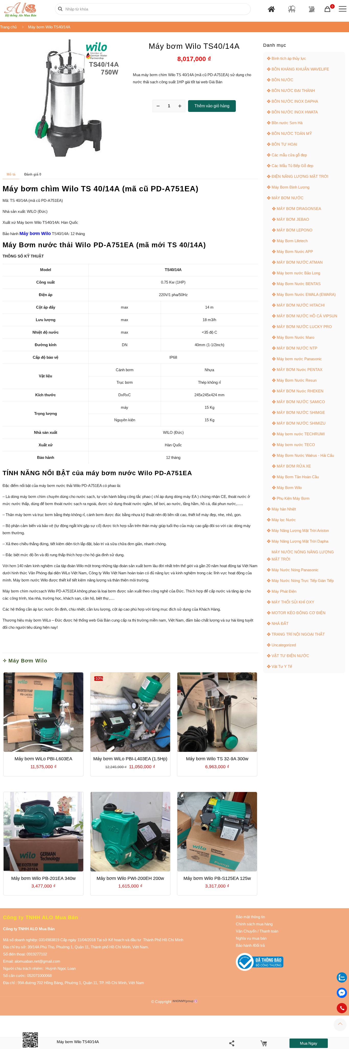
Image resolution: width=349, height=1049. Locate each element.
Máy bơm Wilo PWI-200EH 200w (130, 878)
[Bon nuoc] (291, 9)
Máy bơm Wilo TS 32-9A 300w (217, 758)
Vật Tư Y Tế (282, 666)
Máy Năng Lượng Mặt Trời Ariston (300, 530)
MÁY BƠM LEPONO (294, 230)
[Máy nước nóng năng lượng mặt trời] (311, 9)
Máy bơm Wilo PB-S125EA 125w (217, 878)
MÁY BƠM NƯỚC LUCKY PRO (304, 326)
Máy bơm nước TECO (296, 444)
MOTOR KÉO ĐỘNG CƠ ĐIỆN (298, 613)
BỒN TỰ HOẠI (284, 144)
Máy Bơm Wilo (27, 660)
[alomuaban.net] (20, 9)
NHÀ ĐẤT (280, 623)
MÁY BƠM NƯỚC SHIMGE (301, 412)
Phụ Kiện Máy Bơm (293, 498)
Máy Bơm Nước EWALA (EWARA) (306, 294)
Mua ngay (308, 1043)
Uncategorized (284, 645)
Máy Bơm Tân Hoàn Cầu (298, 477)
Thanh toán (268, 931)
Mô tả (11, 174)
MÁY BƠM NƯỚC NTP (297, 348)
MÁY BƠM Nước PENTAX (299, 369)
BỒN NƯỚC (282, 80)
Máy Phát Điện (284, 591)
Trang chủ (8, 27)
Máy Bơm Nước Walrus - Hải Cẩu (305, 455)
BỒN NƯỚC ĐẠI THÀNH (293, 90)
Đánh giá (32, 174)
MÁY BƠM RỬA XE (294, 466)
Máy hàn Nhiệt (284, 509)
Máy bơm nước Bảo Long (298, 273)
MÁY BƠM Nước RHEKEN (300, 391)
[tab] (11, 174)
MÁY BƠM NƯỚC (288, 198)
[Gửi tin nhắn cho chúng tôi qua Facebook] (342, 993)
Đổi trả (259, 945)
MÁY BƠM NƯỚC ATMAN (300, 262)
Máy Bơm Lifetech (292, 241)
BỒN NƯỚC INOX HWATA (295, 112)
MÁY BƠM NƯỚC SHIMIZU (301, 423)
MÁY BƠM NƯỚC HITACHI (301, 305)
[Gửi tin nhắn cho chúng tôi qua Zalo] (342, 981)
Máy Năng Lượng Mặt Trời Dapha (300, 541)
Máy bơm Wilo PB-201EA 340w (43, 878)
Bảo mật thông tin (250, 917)
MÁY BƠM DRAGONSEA (299, 208)
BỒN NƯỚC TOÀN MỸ (292, 133)
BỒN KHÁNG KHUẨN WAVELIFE (300, 69)
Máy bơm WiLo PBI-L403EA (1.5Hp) (130, 758)
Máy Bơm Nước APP (295, 251)
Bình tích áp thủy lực (289, 58)
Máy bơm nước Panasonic (299, 359)
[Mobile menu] (341, 9)
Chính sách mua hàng (254, 924)
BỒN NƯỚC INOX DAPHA (295, 101)
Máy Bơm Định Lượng (290, 187)
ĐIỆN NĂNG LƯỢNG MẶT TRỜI (300, 176)
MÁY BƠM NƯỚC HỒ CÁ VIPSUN (307, 316)
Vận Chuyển (246, 931)
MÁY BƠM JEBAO (293, 219)
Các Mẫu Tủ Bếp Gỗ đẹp (292, 166)
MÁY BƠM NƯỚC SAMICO (301, 402)
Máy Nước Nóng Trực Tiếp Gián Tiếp (303, 580)
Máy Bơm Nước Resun (297, 380)
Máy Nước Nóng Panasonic (295, 570)
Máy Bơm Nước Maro (295, 337)
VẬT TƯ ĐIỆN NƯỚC (290, 656)
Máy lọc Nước (284, 520)
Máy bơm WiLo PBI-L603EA (43, 758)
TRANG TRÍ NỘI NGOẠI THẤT (298, 634)
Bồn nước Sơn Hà (287, 123)
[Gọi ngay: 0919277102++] (342, 1008)
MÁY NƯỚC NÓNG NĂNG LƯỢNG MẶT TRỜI (303, 555)
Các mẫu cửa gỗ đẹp (289, 155)
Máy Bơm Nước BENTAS (299, 284)
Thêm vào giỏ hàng (211, 106)
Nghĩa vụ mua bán (251, 938)
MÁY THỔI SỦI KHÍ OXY (293, 602)
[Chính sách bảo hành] (257, 931)
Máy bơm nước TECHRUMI (301, 434)
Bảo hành (244, 945)
